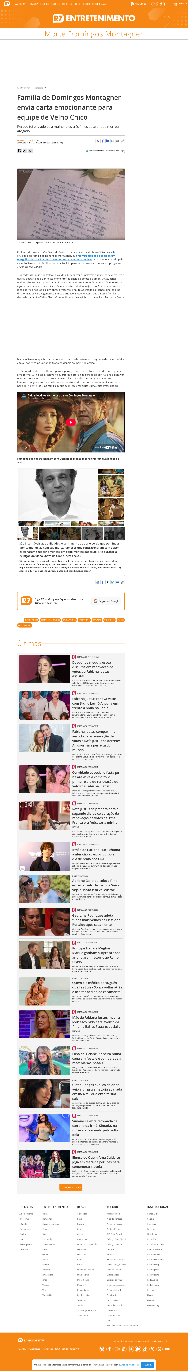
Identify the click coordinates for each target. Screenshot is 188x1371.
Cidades (80, 1234)
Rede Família (153, 1285)
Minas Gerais (83, 1280)
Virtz (44, 1290)
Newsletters (152, 1234)
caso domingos (31, 620)
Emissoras (151, 1229)
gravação (97, 620)
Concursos (82, 1239)
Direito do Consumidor (87, 1244)
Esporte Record (114, 1290)
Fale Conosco (34, 1349)
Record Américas (154, 1254)
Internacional (83, 1274)
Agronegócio (83, 1213)
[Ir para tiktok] (145, 1349)
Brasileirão (24, 1219)
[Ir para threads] (131, 1349)
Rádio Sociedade (154, 1249)
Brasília (34, 4)
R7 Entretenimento (24, 88)
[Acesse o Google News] (117, 141)
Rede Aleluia (152, 1280)
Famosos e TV (40, 88)
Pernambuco (83, 1290)
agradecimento (24, 625)
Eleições (44, 4)
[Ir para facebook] (153, 3)
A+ (25, 151)
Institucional (158, 1207)
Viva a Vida (47, 1295)
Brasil (79, 1219)
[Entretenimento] (94, 18)
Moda (45, 1259)
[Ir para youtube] (167, 1349)
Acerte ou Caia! (113, 1213)
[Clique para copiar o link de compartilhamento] (122, 140)
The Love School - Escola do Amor (122, 1325)
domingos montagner (50, 620)
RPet (44, 1280)
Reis (109, 1320)
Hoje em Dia (112, 1300)
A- (30, 151)
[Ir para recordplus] (138, 1349)
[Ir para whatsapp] (159, 1349)
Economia (81, 1249)
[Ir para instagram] (160, 3)
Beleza (45, 1213)
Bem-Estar (47, 1219)
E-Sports (23, 1224)
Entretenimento (55, 1207)
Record (86, 4)
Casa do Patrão (114, 1269)
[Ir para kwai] (124, 1349)
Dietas (45, 1234)
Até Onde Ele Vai (114, 1234)
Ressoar (151, 1290)
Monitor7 (81, 1285)
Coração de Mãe (114, 1280)
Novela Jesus (112, 1310)
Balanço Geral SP (114, 1244)
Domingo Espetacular (116, 1285)
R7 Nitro (46, 1269)
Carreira (150, 1219)
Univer (150, 1295)
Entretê (55, 4)
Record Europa (153, 1264)
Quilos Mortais (113, 1315)
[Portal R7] (7, 3)
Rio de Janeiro (83, 1295)
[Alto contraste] (19, 151)
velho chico (109, 620)
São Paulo (81, 1300)
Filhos (45, 1249)
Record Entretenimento (157, 1259)
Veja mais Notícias (71, 1187)
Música (45, 1264)
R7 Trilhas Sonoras (155, 1244)
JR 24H (77, 4)
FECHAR (147, 1364)
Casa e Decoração (50, 1224)
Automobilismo (26, 1213)
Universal (151, 1300)
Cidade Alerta (113, 1274)
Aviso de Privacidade (129, 1364)
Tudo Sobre (82, 1315)
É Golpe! (81, 1259)
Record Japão (153, 1269)
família (121, 620)
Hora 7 (80, 1264)
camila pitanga (69, 620)
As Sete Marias (113, 1229)
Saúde (80, 1305)
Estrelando (47, 1239)
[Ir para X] (156, 3)
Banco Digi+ (152, 1213)
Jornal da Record (114, 1305)
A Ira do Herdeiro (114, 1219)
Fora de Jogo (25, 1229)
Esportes (67, 4)
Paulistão (23, 1249)
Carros (80, 1229)
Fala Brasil (111, 1295)
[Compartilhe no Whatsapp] (112, 140)
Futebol (22, 1234)
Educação (81, 1254)
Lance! (22, 1239)
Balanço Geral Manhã (116, 1239)
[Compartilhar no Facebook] (102, 140)
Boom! (110, 1254)
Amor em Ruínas (114, 1224)
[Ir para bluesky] (102, 1349)
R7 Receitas (47, 1274)
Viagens (45, 1285)
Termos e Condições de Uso (67, 1349)
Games (45, 1254)
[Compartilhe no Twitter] (97, 140)
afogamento (84, 620)
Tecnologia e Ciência (86, 1310)
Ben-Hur (110, 1249)
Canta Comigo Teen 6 (116, 1264)
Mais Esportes (25, 1244)
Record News (99, 4)
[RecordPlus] (138, 3)
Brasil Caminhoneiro (116, 1259)
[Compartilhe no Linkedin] (107, 140)
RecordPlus (152, 1239)
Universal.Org (153, 1305)
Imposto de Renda (85, 1269)
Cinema (45, 1229)
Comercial (151, 1224)
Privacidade (48, 1349)
